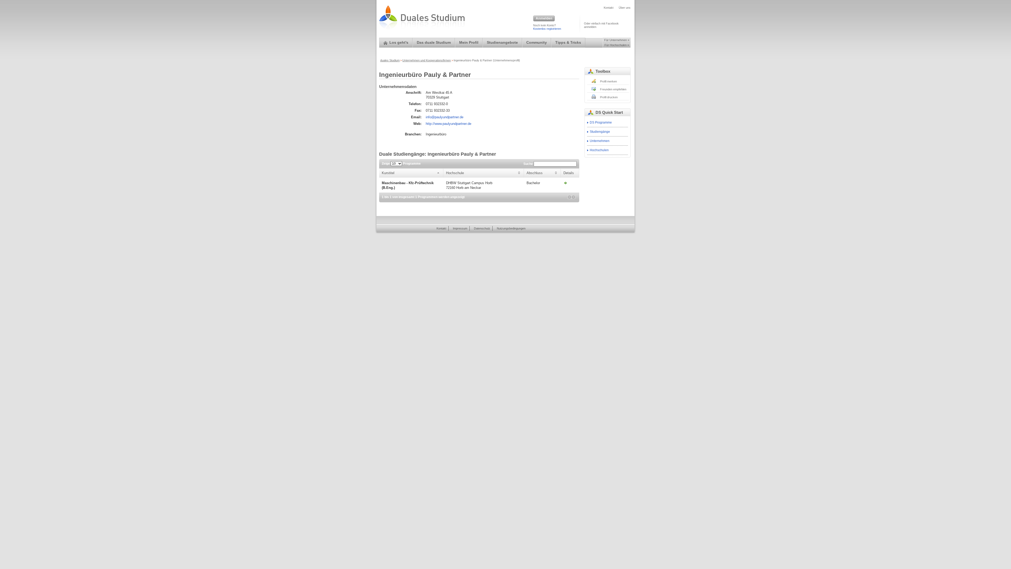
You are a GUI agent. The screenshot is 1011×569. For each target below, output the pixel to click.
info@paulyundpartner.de (444, 117)
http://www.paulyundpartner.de (448, 124)
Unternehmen (599, 141)
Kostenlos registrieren (547, 28)
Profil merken (608, 81)
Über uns (625, 7)
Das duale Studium (434, 43)
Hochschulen (599, 150)
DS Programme (601, 122)
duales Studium (390, 60)
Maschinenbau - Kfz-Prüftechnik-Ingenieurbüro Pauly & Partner (565, 183)
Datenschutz (482, 228)
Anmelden (544, 19)
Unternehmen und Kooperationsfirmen (426, 60)
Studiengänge (600, 132)
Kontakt (608, 7)
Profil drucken (609, 97)
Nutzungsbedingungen (511, 228)
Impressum (460, 228)
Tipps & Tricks (568, 43)
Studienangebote (502, 43)
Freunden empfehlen (613, 89)
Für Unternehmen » (616, 40)
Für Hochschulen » (616, 45)
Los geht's (398, 43)
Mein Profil (468, 43)
